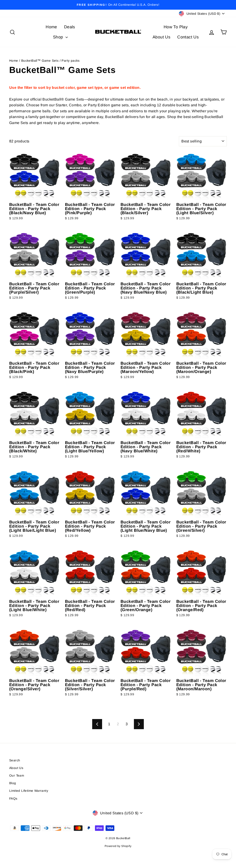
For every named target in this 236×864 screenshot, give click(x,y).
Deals (69, 27)
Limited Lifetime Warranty (28, 790)
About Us (161, 37)
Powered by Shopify (118, 846)
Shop (58, 37)
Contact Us (188, 37)
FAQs (13, 798)
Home (51, 27)
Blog (12, 783)
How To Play (176, 27)
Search (14, 760)
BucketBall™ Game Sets (40, 60)
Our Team (16, 775)
